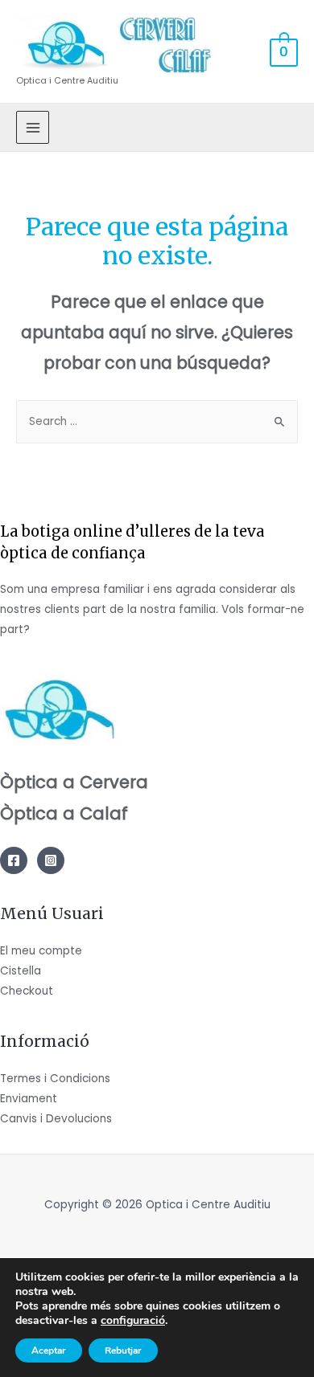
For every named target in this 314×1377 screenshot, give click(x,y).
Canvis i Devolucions (56, 1118)
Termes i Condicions (55, 1078)
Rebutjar (123, 1350)
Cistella (20, 971)
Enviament (28, 1098)
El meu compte (41, 950)
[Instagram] (50, 860)
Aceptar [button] (48, 1350)
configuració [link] (133, 1320)
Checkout (26, 991)
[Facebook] (13, 860)
